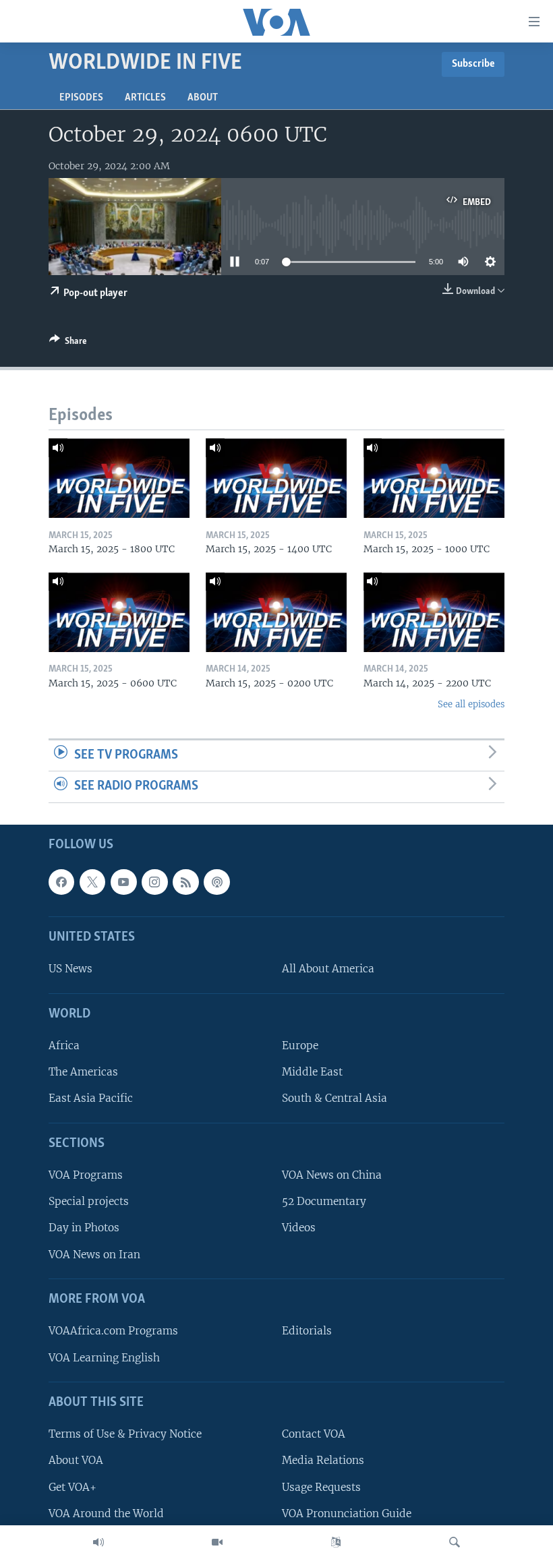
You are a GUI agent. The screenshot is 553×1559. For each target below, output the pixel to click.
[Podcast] (216, 882)
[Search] (454, 1542)
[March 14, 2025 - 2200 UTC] (433, 612)
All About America (328, 968)
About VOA (76, 1460)
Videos (299, 1228)
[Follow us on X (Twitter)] (92, 882)
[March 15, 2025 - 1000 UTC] (433, 478)
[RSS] (185, 882)
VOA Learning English (104, 1357)
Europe (300, 1045)
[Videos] (217, 1542)
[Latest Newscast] (98, 1542)
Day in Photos (84, 1228)
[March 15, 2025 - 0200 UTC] (276, 612)
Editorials (307, 1330)
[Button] (68, 343)
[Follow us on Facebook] (61, 882)
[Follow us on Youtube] (123, 882)
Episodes (81, 97)
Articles (145, 97)
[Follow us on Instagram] (154, 882)
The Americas (83, 1071)
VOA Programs (86, 1175)
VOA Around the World (106, 1513)
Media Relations (323, 1460)
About (202, 97)
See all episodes (471, 704)
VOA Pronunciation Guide (346, 1513)
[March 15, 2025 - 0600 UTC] (119, 612)
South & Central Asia (334, 1098)
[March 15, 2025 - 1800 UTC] (119, 478)
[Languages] (336, 1542)
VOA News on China (332, 1175)
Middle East (312, 1071)
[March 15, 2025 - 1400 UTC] (276, 478)
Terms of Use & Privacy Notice (125, 1434)
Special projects (89, 1201)
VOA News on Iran (94, 1254)
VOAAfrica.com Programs (113, 1330)
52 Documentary (324, 1201)
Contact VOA (313, 1434)
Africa (64, 1045)
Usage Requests (321, 1487)
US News (70, 968)
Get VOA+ (72, 1487)
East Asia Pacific (91, 1098)
